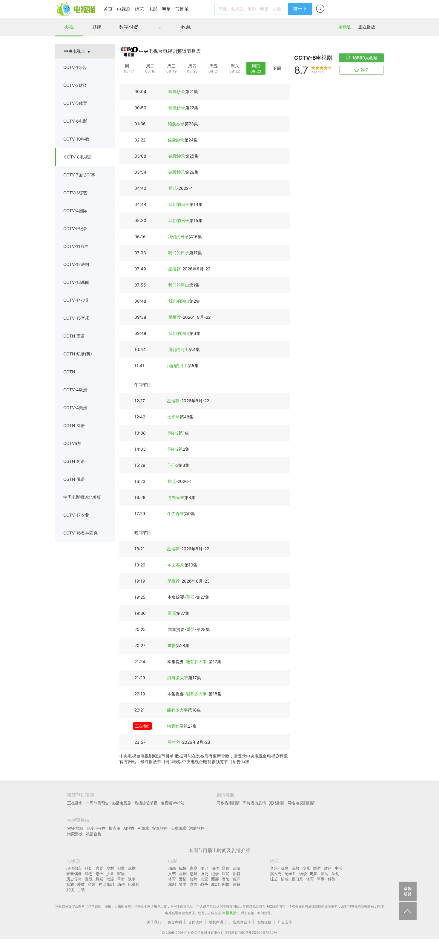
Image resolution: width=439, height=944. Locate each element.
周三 (171, 65)
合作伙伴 (195, 922)
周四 (192, 65)
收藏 (186, 27)
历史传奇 (74, 879)
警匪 (183, 884)
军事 (321, 879)
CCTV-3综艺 (75, 192)
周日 (256, 65)
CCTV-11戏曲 (76, 246)
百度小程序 (96, 828)
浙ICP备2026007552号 (258, 932)
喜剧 (99, 868)
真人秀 (276, 873)
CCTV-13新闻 (76, 282)
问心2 (173, 432)
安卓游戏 (178, 828)
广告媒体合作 (240, 922)
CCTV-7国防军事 (79, 174)
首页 (108, 9)
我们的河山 (178, 284)
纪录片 (133, 884)
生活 (338, 868)
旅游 (317, 868)
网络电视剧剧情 (301, 802)
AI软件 (129, 828)
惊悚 (183, 868)
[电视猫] (76, 8)
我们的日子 (178, 204)
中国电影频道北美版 (82, 497)
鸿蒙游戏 (75, 833)
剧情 (226, 884)
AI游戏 (143, 828)
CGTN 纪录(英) (77, 353)
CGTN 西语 (74, 335)
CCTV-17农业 (76, 515)
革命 (121, 879)
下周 (277, 68)
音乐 (274, 868)
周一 (129, 65)
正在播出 (75, 802)
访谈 (303, 873)
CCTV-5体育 (75, 103)
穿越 (92, 884)
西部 (215, 879)
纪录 (215, 873)
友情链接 (264, 922)
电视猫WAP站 (173, 802)
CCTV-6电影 (75, 121)
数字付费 (128, 27)
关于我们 (154, 922)
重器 (190, 597)
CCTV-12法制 (76, 264)
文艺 (172, 873)
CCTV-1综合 (75, 67)
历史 (204, 873)
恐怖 (99, 873)
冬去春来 (176, 497)
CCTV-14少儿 (76, 300)
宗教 (295, 868)
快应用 (114, 828)
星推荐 (174, 268)
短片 (193, 879)
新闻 (325, 873)
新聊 (236, 873)
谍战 (89, 879)
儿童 (204, 879)
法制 (335, 873)
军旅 (70, 884)
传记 (204, 868)
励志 (89, 873)
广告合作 (285, 922)
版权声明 (216, 922)
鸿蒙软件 (197, 828)
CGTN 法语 (74, 425)
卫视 (96, 27)
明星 (166, 9)
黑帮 (226, 868)
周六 (235, 65)
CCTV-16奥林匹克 (80, 532)
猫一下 (300, 9)
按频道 (344, 26)
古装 (81, 889)
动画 (172, 868)
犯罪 (121, 868)
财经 (327, 868)
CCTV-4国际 (75, 210)
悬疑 (99, 879)
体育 (172, 879)
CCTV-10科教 (76, 138)
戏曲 (284, 868)
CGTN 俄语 (74, 479)
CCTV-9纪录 (75, 228)
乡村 (110, 868)
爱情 (81, 884)
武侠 (70, 889)
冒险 (226, 879)
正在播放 (366, 26)
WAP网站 (75, 828)
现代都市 (74, 868)
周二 (150, 65)
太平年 (173, 416)
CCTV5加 (72, 443)
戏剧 (132, 868)
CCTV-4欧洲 (75, 389)
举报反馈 (229, 913)
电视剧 (124, 9)
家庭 (121, 873)
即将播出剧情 (254, 802)
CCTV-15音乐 (76, 318)
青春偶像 (74, 873)
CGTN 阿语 (74, 461)
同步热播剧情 (228, 802)
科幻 (89, 868)
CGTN (69, 371)
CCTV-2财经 (75, 85)
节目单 (182, 9)
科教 (331, 879)
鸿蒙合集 (93, 833)
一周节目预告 (97, 802)
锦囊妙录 (176, 91)
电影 (152, 9)
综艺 (139, 9)
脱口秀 (297, 879)
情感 (284, 879)
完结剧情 (277, 802)
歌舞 (236, 884)
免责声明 (175, 922)
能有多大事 (196, 661)
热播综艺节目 (146, 802)
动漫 (110, 879)
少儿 (110, 873)
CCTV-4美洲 (75, 407)
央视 (69, 27)
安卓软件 (160, 828)
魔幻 (215, 884)
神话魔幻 (106, 884)
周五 (213, 65)
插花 (172, 188)
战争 (132, 879)
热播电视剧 (121, 802)
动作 (121, 884)
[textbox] (252, 9)
